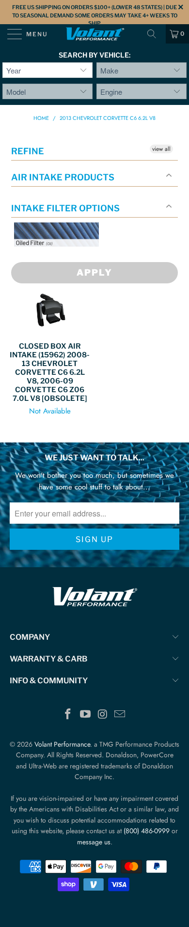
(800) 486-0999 (147, 831)
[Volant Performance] (94, 34)
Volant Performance (62, 744)
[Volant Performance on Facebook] (68, 715)
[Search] (155, 33)
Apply (94, 272)
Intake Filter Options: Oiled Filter (62, 258)
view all (161, 149)
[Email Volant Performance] (120, 715)
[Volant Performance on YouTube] (85, 715)
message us (93, 842)
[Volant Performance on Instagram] (102, 715)
